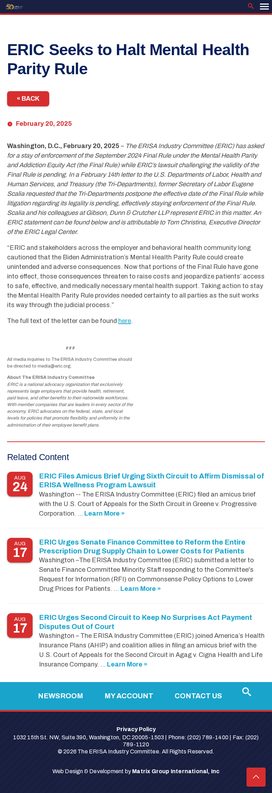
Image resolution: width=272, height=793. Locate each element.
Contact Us (198, 696)
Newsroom (60, 696)
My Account (128, 696)
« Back (28, 98)
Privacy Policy (136, 729)
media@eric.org (54, 366)
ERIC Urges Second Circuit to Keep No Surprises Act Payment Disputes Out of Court (145, 621)
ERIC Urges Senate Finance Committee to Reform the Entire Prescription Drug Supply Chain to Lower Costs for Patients (142, 546)
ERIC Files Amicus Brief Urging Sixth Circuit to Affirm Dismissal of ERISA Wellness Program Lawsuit (151, 480)
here (124, 320)
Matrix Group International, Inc (176, 771)
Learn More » (104, 513)
